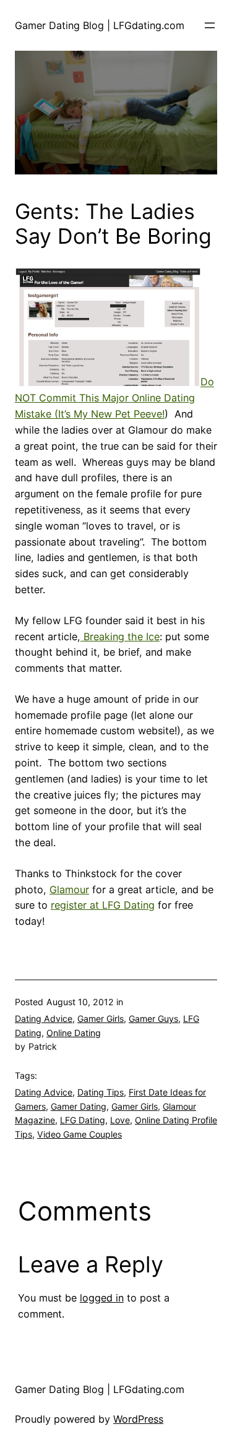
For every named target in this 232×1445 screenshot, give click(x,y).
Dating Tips (100, 1092)
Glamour (69, 889)
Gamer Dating (78, 1106)
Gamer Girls (100, 1018)
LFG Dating (82, 1120)
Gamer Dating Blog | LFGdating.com (99, 25)
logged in (102, 1298)
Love (120, 1120)
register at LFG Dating (103, 905)
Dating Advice (43, 1018)
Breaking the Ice (120, 636)
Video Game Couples (79, 1134)
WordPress (138, 1419)
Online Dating (73, 1032)
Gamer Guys (153, 1018)
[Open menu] (209, 25)
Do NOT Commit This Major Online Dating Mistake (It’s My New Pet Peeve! (114, 398)
